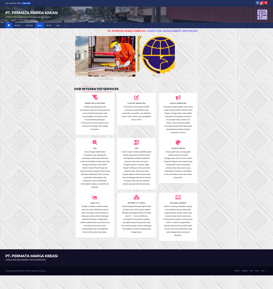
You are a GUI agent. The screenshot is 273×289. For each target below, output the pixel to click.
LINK (58, 25)
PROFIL (18, 25)
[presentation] (77, 58)
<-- (66, 25)
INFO (40, 25)
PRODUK (29, 25)
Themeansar (42, 271)
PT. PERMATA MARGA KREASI (31, 12)
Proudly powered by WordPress (15, 271)
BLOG (48, 25)
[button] (99, 78)
